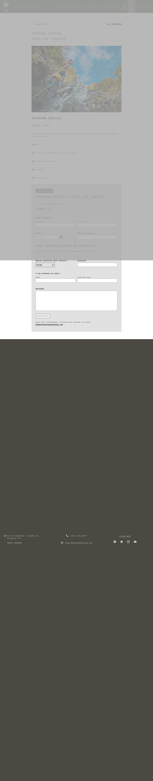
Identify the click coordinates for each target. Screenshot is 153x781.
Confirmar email (84, 277)
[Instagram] (128, 542)
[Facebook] (115, 542)
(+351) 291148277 (78, 536)
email (38, 277)
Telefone (82, 261)
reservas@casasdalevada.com (49, 325)
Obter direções (14, 543)
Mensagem (40, 289)
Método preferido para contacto (51, 261)
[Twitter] (121, 542)
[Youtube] (135, 542)
